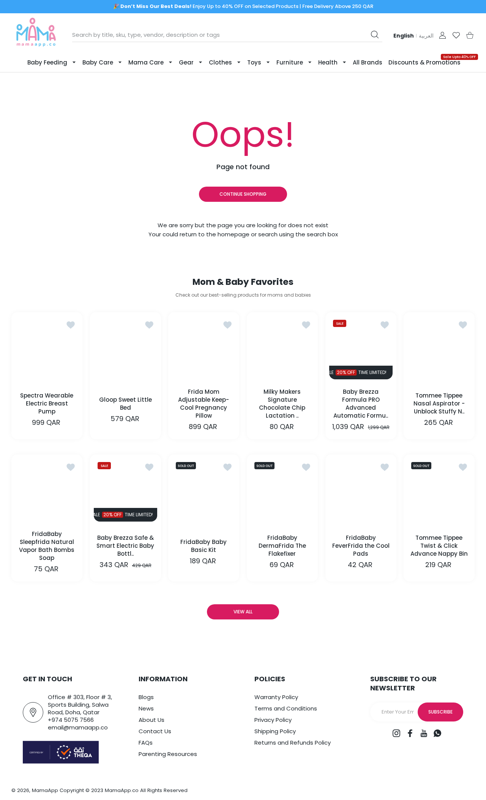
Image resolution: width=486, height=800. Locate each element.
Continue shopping (243, 194)
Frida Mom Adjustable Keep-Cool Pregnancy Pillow (203, 404)
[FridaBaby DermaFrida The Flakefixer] (282, 490)
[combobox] (227, 35)
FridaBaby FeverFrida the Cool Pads (360, 546)
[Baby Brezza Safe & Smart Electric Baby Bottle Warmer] (125, 490)
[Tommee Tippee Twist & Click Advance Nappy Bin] (439, 490)
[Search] (374, 34)
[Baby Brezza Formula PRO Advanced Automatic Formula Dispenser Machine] (361, 347)
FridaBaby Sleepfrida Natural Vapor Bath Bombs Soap (46, 546)
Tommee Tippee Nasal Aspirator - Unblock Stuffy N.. (439, 403)
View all (243, 611)
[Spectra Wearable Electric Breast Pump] (47, 347)
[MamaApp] (36, 35)
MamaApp (45, 790)
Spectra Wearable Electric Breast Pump (46, 403)
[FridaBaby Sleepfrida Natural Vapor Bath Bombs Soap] (47, 490)
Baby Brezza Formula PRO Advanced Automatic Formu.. (360, 404)
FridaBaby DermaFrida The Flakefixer (282, 546)
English (403, 35)
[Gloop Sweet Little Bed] (125, 347)
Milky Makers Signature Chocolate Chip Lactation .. (282, 404)
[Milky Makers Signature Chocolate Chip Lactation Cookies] (282, 347)
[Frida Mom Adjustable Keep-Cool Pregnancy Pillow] (203, 347)
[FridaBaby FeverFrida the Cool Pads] (361, 490)
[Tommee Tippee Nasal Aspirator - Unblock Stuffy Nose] (439, 347)
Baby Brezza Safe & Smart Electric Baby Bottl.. (125, 546)
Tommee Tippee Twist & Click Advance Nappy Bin (439, 546)
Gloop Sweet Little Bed (125, 404)
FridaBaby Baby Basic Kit (204, 546)
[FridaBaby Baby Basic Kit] (203, 490)
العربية (426, 35)
